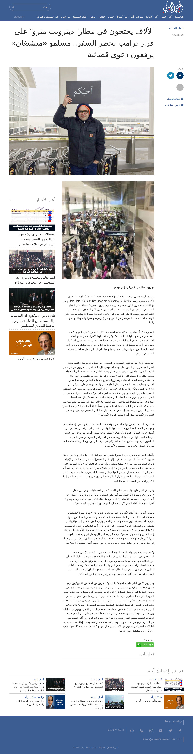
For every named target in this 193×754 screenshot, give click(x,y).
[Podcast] (131, 730)
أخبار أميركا (122, 16)
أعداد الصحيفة (80, 16)
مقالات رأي (137, 16)
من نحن (65, 16)
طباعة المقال (173, 99)
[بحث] (13, 7)
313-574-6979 (116, 729)
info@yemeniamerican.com (162, 739)
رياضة (93, 16)
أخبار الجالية (152, 16)
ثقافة (102, 16)
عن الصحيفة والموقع (47, 16)
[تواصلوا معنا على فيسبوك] (180, 730)
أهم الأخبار (45, 199)
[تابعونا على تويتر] (170, 730)
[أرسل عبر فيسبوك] (180, 75)
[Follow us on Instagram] (151, 730)
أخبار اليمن (166, 16)
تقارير (111, 16)
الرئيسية (179, 16)
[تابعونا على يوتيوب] (160, 730)
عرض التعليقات (173, 105)
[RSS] (141, 730)
